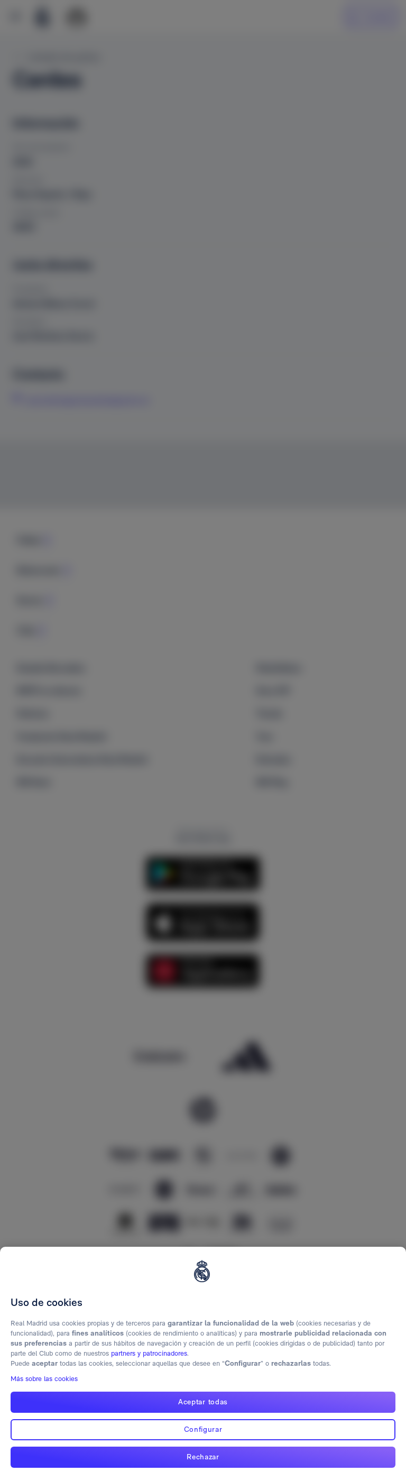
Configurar (203, 1429)
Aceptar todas (203, 1401)
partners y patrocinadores (149, 1353)
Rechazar (203, 1456)
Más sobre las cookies (44, 1379)
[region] (203, 1364)
